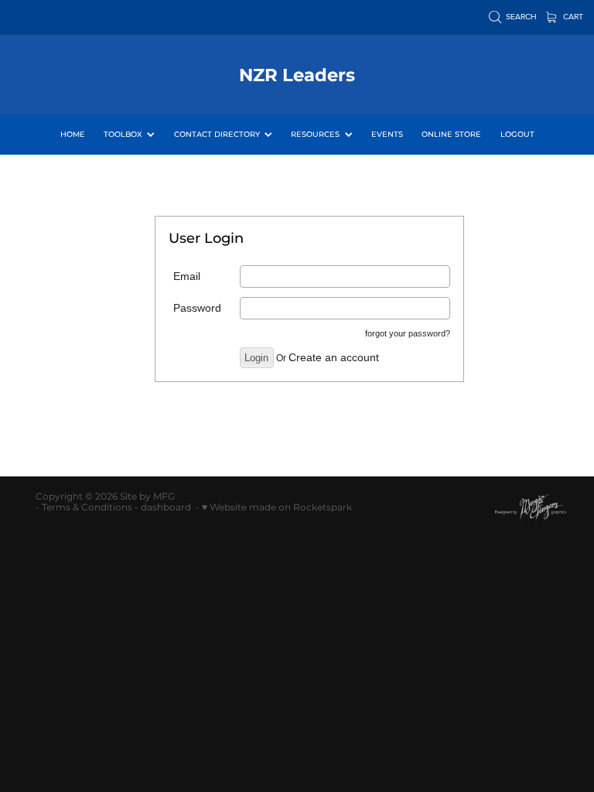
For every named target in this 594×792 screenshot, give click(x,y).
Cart (572, 16)
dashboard (166, 507)
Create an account (333, 357)
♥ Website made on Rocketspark (277, 507)
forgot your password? (407, 333)
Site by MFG (147, 497)
